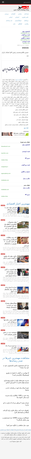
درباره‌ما (22, 429)
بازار (14, 24)
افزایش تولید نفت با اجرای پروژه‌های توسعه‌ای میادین (11, 210)
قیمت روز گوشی (25, 34)
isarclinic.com (26, 43)
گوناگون (20, 24)
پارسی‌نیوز (26, 2)
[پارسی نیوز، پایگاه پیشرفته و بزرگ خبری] (21, 8)
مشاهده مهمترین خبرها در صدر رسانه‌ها (15, 359)
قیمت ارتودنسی (26, 41)
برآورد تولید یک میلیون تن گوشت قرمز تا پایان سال (10, 258)
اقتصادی (13, 14)
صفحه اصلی (28, 429)
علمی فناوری (25, 17)
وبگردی (26, 24)
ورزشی (6, 14)
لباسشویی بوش (26, 31)
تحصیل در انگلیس (25, 38)
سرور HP (27, 158)
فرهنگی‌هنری (18, 20)
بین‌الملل (26, 20)
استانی (10, 17)
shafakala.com (5, 180)
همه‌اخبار (26, 14)
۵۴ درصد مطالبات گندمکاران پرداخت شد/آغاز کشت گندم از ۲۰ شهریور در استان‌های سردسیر (16, 241)
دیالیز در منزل (26, 178)
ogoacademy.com (25, 39)
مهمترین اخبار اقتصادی (18, 203)
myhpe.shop (4, 160)
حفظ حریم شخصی (4, 429)
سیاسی (20, 14)
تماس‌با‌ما (17, 429)
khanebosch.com (25, 33)
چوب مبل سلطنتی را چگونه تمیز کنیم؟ (17, 425)
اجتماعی (17, 17)
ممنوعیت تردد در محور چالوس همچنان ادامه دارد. (10, 334)
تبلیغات (12, 429)
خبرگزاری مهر (19, 79)
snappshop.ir (26, 36)
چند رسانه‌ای (9, 20)
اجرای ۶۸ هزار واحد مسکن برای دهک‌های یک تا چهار (10, 289)
